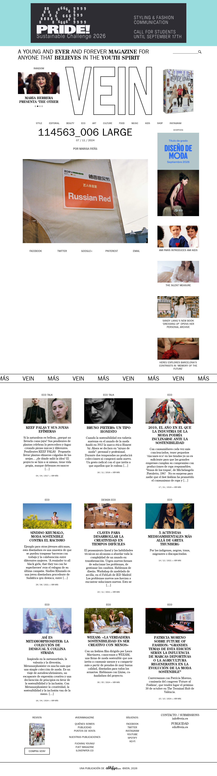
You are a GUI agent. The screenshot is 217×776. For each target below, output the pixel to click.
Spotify (132, 738)
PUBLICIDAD (85, 727)
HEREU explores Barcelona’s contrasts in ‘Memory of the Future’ (178, 366)
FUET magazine (85, 747)
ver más (54, 476)
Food (122, 123)
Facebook (132, 724)
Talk (50, 395)
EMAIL (136, 251)
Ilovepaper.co (85, 751)
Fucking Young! (85, 744)
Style (39, 123)
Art (94, 123)
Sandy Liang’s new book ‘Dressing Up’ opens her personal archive (178, 324)
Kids (147, 123)
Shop (160, 123)
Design (105, 500)
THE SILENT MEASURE (178, 285)
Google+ (6, 774)
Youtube (132, 734)
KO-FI (132, 741)
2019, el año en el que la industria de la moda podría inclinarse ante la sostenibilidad (169, 435)
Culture (107, 123)
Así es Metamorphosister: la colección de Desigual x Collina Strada (47, 645)
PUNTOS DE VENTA (84, 731)
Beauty (70, 123)
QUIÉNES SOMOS (85, 724)
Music (135, 123)
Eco (83, 123)
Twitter (132, 727)
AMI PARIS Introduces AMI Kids (178, 250)
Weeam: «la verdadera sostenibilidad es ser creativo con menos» (108, 641)
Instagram (175, 123)
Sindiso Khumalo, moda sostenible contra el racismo (47, 536)
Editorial (54, 123)
